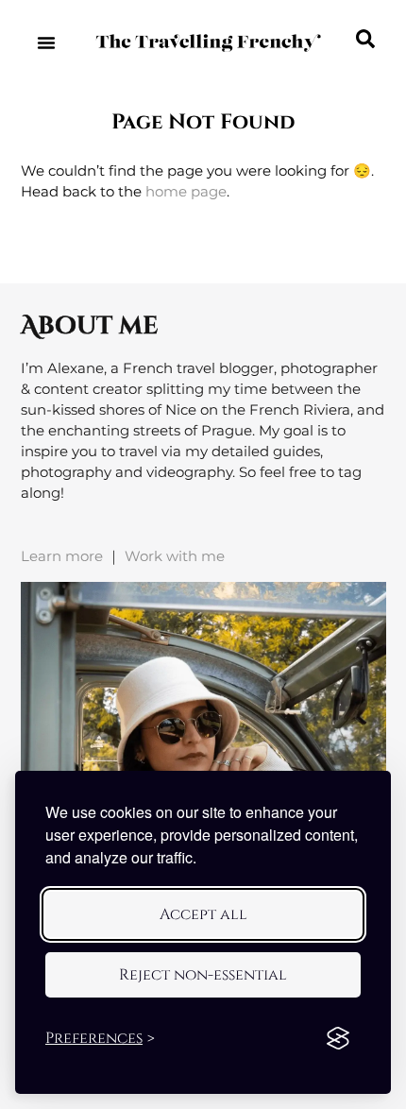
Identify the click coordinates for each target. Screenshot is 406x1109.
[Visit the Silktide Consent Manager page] (338, 1038)
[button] (45, 42)
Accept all (203, 914)
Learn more (62, 556)
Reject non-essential (203, 974)
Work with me (175, 556)
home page (186, 191)
